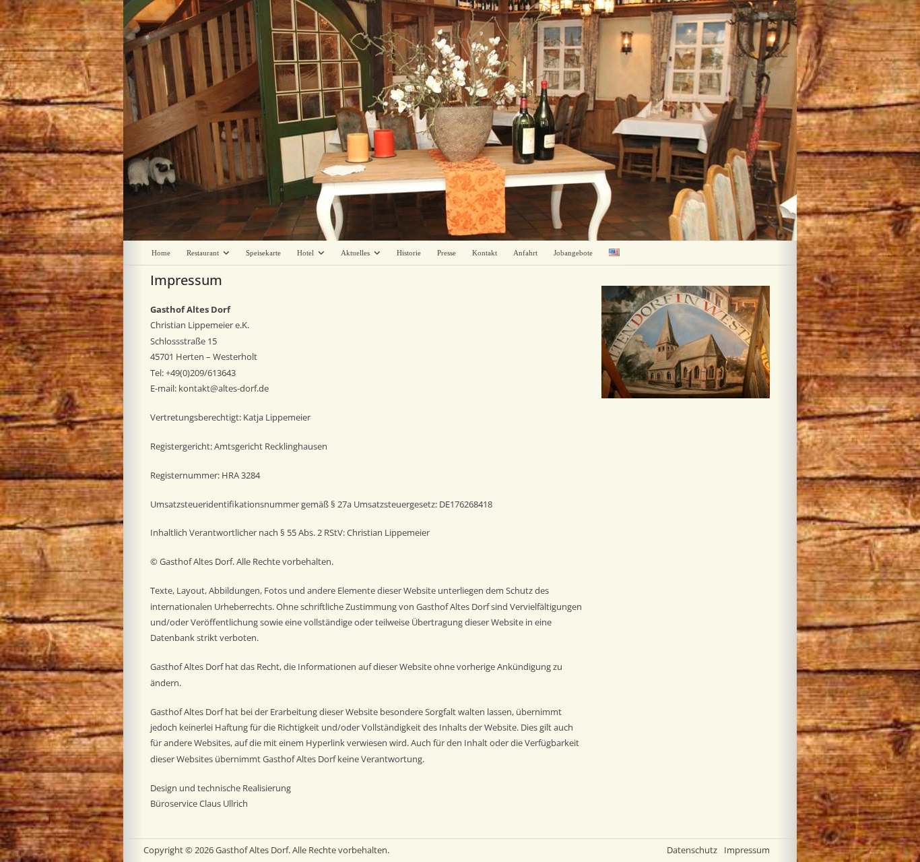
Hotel (305, 253)
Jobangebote (573, 253)
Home (161, 253)
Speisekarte (263, 253)
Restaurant (203, 253)
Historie (409, 253)
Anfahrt (525, 253)
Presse (446, 253)
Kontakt (484, 253)
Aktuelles (355, 253)
